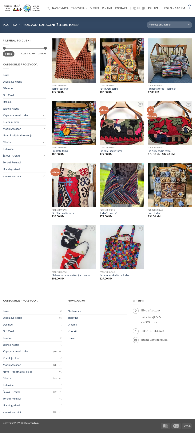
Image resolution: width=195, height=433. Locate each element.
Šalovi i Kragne (11, 155)
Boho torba (154, 213)
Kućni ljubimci (11, 121)
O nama (107, 8)
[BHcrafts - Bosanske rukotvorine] (22, 8)
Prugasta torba (60, 151)
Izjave (71, 338)
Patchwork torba (109, 88)
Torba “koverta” (60, 88)
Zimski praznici (12, 175)
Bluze (6, 74)
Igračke (7, 101)
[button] (153, 8)
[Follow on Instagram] (134, 8)
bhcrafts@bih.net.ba (154, 339)
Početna (10, 24)
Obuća (7, 142)
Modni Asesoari (12, 128)
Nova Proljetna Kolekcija (17, 135)
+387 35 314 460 (152, 331)
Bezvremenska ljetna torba (114, 275)
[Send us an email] (138, 8)
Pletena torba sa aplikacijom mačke (71, 275)
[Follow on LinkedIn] (143, 8)
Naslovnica (60, 8)
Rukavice (8, 148)
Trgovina (78, 8)
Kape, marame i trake (15, 115)
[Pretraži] (48, 8)
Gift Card (8, 95)
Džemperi (8, 88)
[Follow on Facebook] (130, 8)
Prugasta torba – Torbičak (162, 88)
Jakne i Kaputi (11, 108)
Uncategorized (11, 169)
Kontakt (121, 8)
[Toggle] (43, 115)
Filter (8, 54)
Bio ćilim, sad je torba (111, 151)
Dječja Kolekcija (12, 81)
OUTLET (94, 8)
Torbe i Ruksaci (12, 162)
